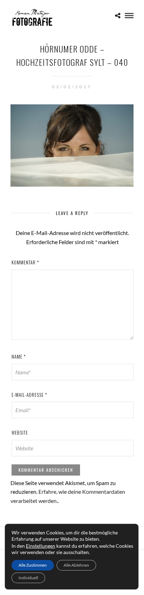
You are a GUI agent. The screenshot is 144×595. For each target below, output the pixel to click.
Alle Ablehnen (76, 565)
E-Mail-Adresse (29, 394)
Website (20, 432)
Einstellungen (40, 546)
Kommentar (25, 262)
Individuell (28, 577)
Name (19, 356)
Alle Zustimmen (33, 565)
